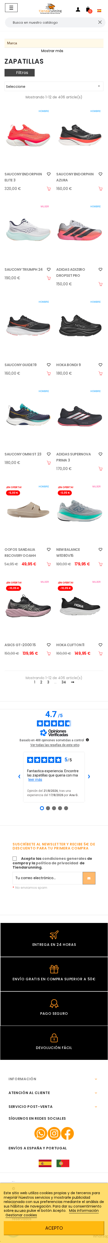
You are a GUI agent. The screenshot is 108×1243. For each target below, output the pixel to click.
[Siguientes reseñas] (88, 777)
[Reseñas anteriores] (19, 777)
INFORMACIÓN (22, 1078)
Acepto (54, 1228)
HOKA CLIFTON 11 (70, 644)
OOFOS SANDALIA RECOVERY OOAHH (20, 552)
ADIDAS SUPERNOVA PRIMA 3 (73, 457)
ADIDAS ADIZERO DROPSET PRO (70, 272)
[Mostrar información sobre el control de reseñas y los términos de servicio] (87, 740)
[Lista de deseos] (49, 174)
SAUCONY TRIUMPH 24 (24, 269)
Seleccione (53, 86)
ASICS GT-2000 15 (20, 644)
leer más (35, 780)
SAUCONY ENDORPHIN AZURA (74, 177)
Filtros (22, 72)
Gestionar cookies (21, 1215)
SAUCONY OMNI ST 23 (23, 454)
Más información (84, 1210)
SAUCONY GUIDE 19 (21, 364)
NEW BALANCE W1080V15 (68, 552)
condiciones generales (64, 858)
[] (49, 189)
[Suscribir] (89, 878)
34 (64, 682)
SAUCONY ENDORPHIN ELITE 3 (23, 177)
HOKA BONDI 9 (68, 364)
